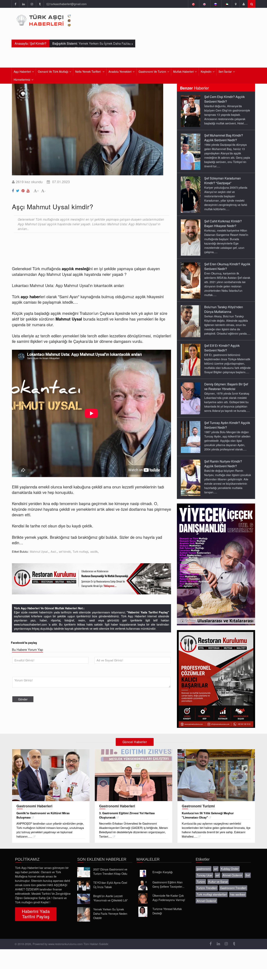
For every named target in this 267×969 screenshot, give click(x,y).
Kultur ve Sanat (218, 881)
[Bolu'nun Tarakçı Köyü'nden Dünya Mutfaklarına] (190, 321)
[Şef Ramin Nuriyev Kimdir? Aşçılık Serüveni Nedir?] (190, 477)
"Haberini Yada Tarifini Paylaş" (148, 612)
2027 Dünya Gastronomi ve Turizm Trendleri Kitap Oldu (110, 871)
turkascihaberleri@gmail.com (68, 4)
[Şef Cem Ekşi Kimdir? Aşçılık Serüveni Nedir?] (190, 110)
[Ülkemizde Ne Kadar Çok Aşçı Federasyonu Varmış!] (142, 898)
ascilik (94, 551)
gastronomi (204, 869)
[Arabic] (226, 4)
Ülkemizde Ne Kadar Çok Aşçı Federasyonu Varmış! (168, 897)
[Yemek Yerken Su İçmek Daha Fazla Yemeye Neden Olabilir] (83, 914)
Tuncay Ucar (204, 875)
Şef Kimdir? (38, 43)
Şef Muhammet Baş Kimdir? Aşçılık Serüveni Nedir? (223, 137)
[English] (204, 4)
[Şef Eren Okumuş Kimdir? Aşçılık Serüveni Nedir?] (190, 280)
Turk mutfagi (80, 551)
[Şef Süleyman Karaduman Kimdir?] (190, 194)
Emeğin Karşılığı (162, 872)
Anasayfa (21, 43)
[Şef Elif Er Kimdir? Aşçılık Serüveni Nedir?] (190, 359)
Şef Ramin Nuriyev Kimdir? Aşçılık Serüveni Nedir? (223, 463)
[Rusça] (215, 4)
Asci (54, 551)
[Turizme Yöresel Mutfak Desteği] (142, 912)
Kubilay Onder (230, 869)
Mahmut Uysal (39, 551)
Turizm (201, 881)
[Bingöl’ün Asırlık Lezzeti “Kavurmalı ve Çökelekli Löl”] (83, 899)
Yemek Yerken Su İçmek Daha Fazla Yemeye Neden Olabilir (110, 913)
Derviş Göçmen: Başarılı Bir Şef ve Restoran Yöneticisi (226, 386)
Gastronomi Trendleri (233, 888)
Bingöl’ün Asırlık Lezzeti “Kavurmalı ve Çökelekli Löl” (110, 898)
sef (216, 869)
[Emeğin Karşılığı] (142, 873)
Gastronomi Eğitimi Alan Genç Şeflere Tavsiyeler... (168, 884)
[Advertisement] (83, 246)
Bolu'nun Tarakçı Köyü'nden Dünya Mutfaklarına (223, 309)
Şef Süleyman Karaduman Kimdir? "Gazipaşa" (222, 180)
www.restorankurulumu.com (65, 944)
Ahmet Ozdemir (232, 875)
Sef (247, 875)
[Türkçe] (193, 4)
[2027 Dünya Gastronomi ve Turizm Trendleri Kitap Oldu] (83, 872)
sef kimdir (65, 551)
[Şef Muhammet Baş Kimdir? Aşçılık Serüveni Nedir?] (190, 151)
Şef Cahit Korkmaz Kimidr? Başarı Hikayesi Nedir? (223, 223)
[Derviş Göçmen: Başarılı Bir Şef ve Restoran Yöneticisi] (190, 398)
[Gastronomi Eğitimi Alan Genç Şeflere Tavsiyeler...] (142, 885)
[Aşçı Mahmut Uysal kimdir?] (13, 190)
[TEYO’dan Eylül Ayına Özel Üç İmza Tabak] (83, 885)
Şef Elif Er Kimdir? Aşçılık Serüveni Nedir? (222, 347)
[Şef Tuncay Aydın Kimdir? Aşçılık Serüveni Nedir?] (190, 436)
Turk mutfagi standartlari (212, 894)
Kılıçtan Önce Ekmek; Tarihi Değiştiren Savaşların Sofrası (89, 45)
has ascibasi (237, 894)
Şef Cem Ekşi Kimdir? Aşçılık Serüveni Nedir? (224, 99)
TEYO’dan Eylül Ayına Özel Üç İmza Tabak (110, 884)
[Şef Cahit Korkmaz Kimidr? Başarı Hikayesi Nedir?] (190, 237)
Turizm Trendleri (207, 888)
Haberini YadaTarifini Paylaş (36, 913)
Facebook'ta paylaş (24, 643)
